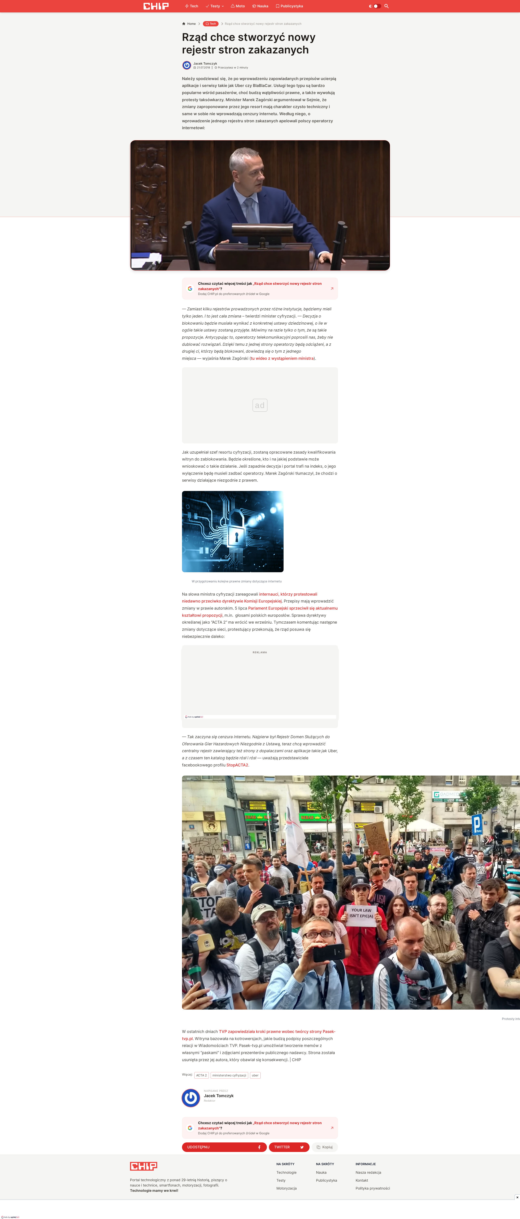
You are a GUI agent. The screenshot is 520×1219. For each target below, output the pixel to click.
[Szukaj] (386, 6)
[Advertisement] (260, 684)
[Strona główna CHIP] (156, 6)
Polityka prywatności (373, 1188)
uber (255, 1075)
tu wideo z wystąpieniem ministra (282, 358)
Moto (240, 6)
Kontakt (362, 1180)
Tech (194, 6)
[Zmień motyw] (375, 6)
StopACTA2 (237, 765)
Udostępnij (198, 1147)
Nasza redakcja (368, 1172)
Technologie (286, 1172)
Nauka (262, 6)
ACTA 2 (201, 1075)
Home (191, 24)
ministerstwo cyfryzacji (229, 1075)
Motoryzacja (286, 1188)
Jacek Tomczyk (205, 63)
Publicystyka (292, 6)
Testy (215, 6)
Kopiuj (327, 1147)
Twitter (282, 1147)
